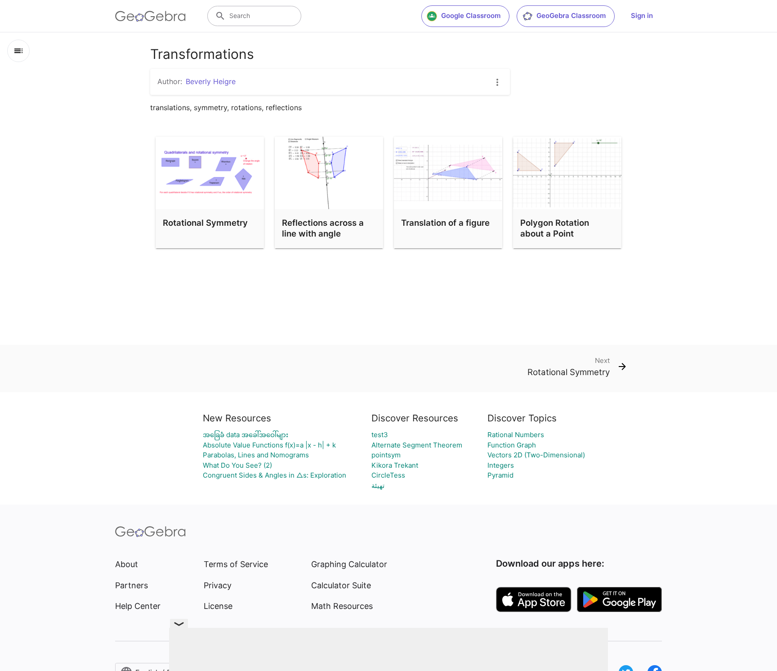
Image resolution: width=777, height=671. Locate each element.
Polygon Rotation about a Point (554, 228)
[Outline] (18, 51)
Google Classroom (470, 15)
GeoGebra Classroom (571, 15)
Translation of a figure (445, 223)
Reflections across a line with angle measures (323, 233)
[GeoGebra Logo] (150, 16)
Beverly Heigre (211, 81)
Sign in (642, 15)
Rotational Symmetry (205, 223)
